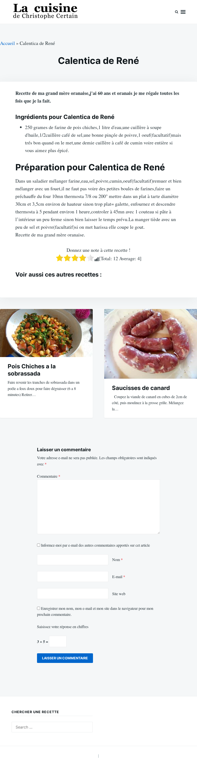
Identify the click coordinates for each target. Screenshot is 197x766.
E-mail (118, 576)
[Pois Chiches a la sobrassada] (46, 333)
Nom (117, 559)
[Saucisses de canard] (150, 344)
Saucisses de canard (141, 387)
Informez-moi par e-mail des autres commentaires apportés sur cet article (95, 545)
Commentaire (48, 476)
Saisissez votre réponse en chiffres (62, 626)
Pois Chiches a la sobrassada (32, 370)
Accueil (7, 43)
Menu (183, 12)
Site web (118, 593)
